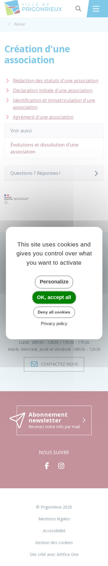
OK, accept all (54, 297)
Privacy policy (54, 323)
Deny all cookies (54, 312)
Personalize (54, 282)
